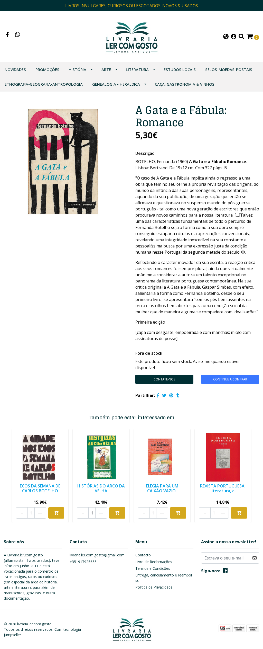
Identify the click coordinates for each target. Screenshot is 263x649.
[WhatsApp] (17, 35)
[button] (226, 37)
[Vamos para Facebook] (7, 35)
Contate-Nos (164, 379)
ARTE (106, 69)
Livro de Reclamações (153, 561)
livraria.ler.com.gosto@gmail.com (97, 555)
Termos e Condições (152, 568)
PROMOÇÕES (47, 69)
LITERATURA (137, 69)
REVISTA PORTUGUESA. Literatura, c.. (223, 488)
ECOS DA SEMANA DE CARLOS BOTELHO (40, 488)
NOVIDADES (15, 69)
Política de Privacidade (154, 587)
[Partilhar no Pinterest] (171, 395)
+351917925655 (83, 561)
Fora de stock (148, 353)
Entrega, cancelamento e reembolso (163, 578)
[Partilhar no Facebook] (158, 395)
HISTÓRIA (77, 69)
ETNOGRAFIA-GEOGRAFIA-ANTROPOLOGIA (44, 84)
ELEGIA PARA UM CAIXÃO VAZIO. (162, 488)
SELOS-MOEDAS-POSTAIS (228, 69)
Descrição (145, 153)
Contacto (143, 555)
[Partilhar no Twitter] (164, 395)
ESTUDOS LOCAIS (180, 69)
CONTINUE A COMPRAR (230, 379)
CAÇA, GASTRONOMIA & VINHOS (184, 84)
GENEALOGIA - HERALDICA (116, 84)
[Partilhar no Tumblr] (177, 395)
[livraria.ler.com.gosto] (131, 36)
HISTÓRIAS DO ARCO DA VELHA (101, 488)
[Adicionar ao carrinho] (56, 513)
